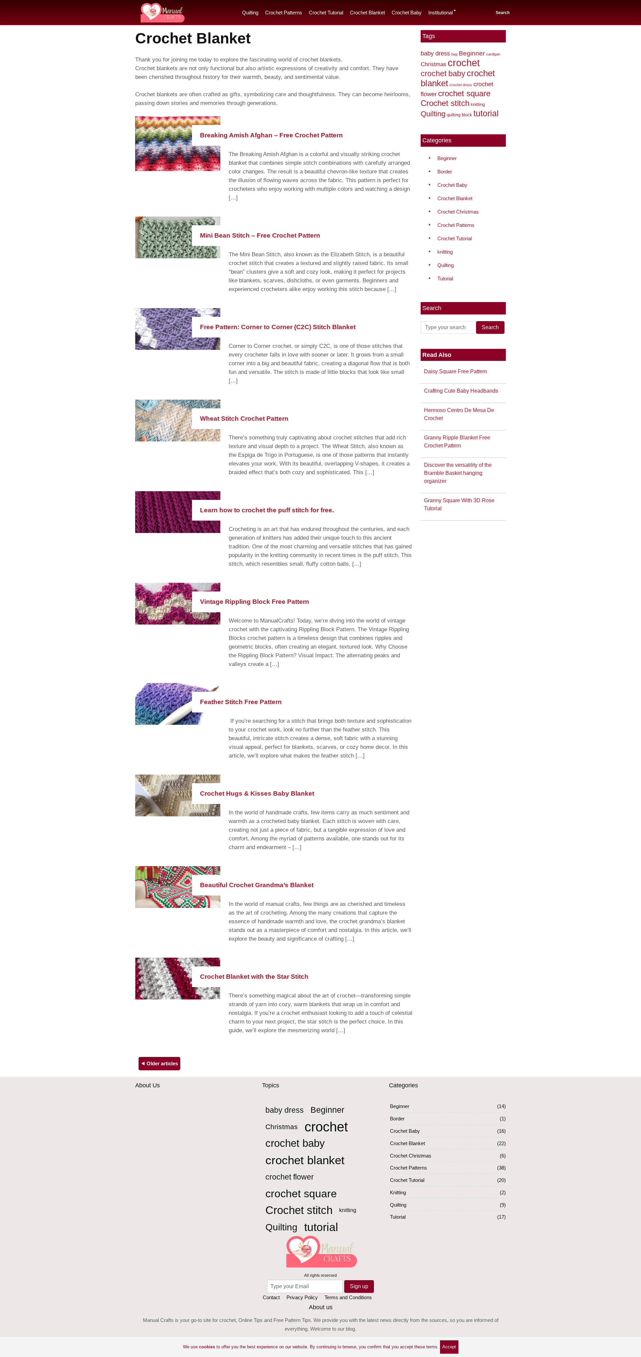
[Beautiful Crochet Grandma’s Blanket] (177, 886)
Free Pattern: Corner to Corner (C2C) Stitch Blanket (278, 326)
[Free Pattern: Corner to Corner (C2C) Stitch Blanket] (177, 328)
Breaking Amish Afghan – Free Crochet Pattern (271, 135)
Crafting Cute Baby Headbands (461, 391)
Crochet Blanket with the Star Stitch (254, 976)
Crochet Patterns (283, 12)
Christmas (433, 64)
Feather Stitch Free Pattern (241, 701)
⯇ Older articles (159, 1063)
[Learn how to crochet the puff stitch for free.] (177, 511)
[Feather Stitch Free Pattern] (177, 703)
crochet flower (289, 1177)
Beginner (472, 53)
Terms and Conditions (348, 1297)
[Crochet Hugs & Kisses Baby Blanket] (177, 795)
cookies (207, 1346)
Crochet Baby (407, 12)
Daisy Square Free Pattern (455, 371)
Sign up (359, 1286)
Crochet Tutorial (326, 12)
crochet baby (443, 73)
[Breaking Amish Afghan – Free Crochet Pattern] (177, 143)
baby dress (435, 53)
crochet (464, 62)
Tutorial (445, 278)
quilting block (459, 114)
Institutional (440, 12)
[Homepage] (162, 11)
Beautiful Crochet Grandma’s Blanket (256, 885)
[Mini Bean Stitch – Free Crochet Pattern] (177, 237)
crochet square (464, 93)
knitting (478, 104)
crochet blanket (305, 1160)
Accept (449, 1346)
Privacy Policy (302, 1297)
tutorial (486, 113)
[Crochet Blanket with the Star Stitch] (177, 978)
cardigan (493, 54)
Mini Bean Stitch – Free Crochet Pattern (260, 235)
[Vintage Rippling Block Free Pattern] (177, 603)
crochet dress (460, 85)
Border (444, 171)
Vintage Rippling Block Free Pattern (254, 601)
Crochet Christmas (458, 212)
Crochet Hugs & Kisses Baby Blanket (257, 793)
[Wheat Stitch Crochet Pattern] (177, 420)
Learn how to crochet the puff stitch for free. (267, 510)
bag (454, 54)
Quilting (250, 12)
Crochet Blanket (367, 12)
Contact (271, 1297)
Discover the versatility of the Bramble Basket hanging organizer (458, 473)
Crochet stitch (445, 103)
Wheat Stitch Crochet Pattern (244, 418)
